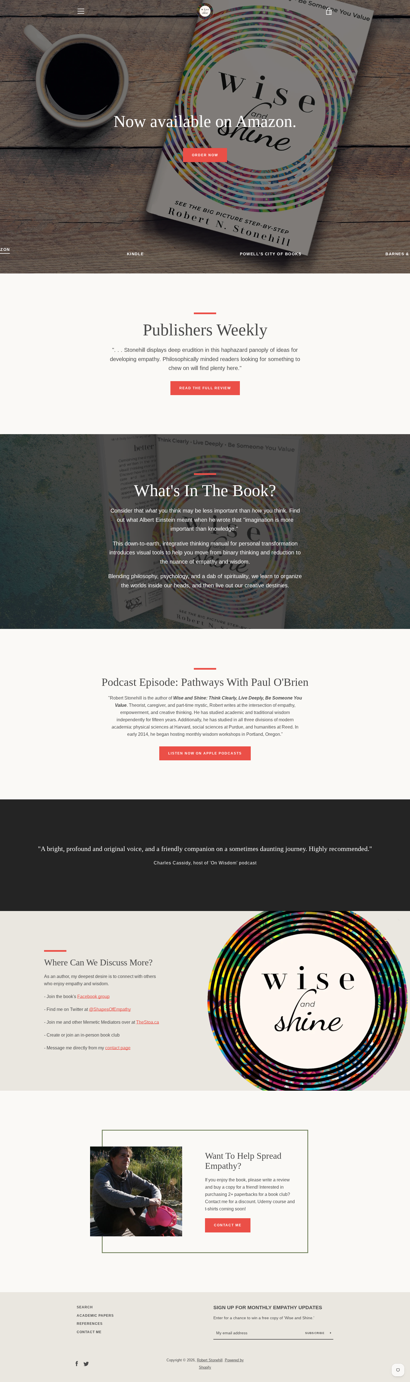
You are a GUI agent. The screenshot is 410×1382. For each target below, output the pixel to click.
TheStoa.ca (147, 1022)
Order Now (205, 155)
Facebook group (93, 996)
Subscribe (315, 1333)
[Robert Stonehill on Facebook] (76, 1363)
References (90, 1324)
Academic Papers (95, 1316)
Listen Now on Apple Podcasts (205, 753)
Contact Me (228, 1225)
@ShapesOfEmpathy (110, 1009)
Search (85, 1307)
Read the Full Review (205, 388)
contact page (118, 1047)
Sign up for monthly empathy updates (267, 1307)
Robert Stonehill (210, 1360)
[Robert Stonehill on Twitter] (86, 1363)
